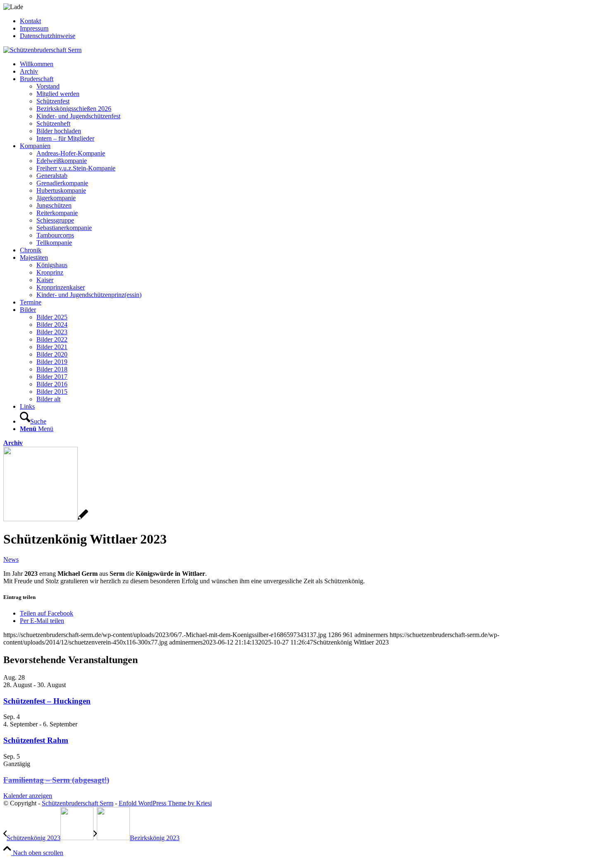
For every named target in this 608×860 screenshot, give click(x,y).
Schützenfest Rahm (35, 740)
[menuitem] (312, 21)
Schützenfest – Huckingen (47, 701)
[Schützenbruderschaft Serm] (42, 49)
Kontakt (30, 20)
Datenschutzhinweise (47, 35)
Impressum (34, 28)
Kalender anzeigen (27, 795)
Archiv (13, 442)
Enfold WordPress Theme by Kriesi (165, 803)
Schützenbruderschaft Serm (77, 803)
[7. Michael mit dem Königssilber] (45, 518)
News (11, 559)
